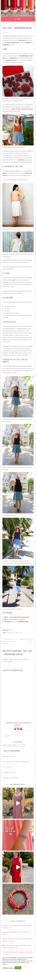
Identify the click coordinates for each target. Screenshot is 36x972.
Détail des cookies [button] (8, 968)
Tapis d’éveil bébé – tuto (8, 756)
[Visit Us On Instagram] (18, 730)
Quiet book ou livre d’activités (10, 778)
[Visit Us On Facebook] (15, 730)
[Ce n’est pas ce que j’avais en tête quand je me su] (18, 867)
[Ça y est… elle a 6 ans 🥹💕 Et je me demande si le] (18, 835)
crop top (13, 632)
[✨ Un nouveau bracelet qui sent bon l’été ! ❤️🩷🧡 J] (18, 899)
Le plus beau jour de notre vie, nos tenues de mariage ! (8, 641)
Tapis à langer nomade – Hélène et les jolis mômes (15, 762)
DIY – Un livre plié (6, 767)
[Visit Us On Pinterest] (21, 730)
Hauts (10, 630)
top (21, 632)
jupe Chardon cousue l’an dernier (22, 109)
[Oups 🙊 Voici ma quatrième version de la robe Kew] (18, 803)
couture (8, 632)
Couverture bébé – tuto (8, 772)
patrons (18, 632)
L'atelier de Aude (18, 8)
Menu (19, 19)
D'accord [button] (18, 968)
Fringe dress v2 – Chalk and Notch (26, 640)
